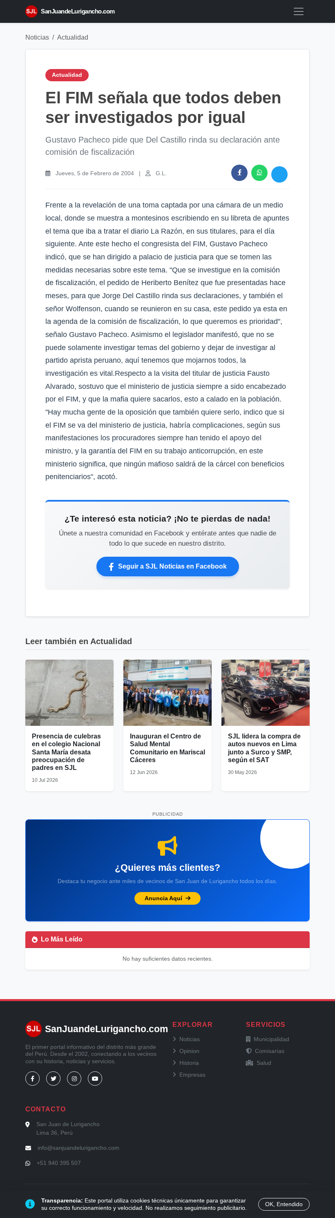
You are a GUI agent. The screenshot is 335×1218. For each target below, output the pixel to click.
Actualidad (72, 37)
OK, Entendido (284, 1204)
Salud (264, 1063)
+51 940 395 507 (59, 1163)
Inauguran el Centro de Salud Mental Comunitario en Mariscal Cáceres (167, 748)
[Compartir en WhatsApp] (259, 173)
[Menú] (299, 11)
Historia (189, 1063)
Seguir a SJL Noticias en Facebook (172, 566)
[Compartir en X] (279, 174)
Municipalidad (271, 1039)
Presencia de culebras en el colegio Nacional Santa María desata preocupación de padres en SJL (66, 752)
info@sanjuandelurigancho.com (78, 1147)
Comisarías (269, 1051)
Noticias (37, 37)
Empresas (192, 1074)
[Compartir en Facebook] (239, 173)
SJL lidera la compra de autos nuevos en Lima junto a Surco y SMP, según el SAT (264, 748)
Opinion (189, 1051)
